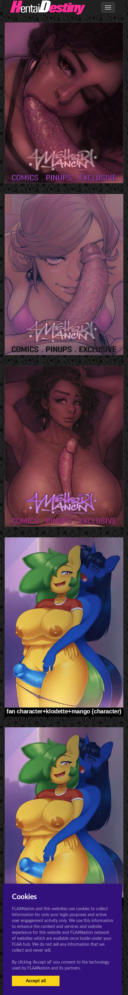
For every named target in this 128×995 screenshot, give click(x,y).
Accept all (36, 981)
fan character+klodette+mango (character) (64, 711)
